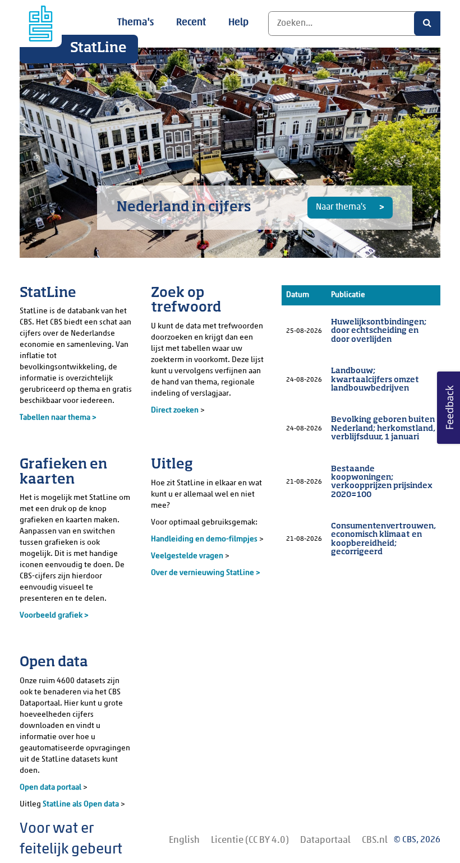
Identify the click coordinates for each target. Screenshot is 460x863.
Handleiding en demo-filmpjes (204, 539)
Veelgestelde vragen (188, 556)
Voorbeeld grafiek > (54, 615)
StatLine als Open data (82, 804)
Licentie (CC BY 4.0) (250, 840)
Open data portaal (51, 787)
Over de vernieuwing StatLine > (205, 573)
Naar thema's (341, 207)
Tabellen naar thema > (58, 418)
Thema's (135, 23)
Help (238, 23)
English (184, 840)
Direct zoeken (175, 410)
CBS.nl (375, 840)
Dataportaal (325, 840)
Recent (191, 23)
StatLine (98, 48)
